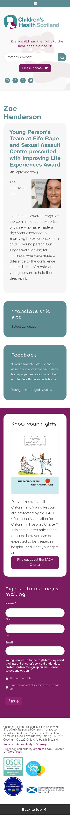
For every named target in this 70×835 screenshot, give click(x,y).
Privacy (8, 744)
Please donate (32, 68)
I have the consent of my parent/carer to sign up (34, 687)
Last (8, 635)
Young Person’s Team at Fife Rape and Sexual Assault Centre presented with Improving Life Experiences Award (35, 148)
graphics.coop (42, 748)
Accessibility (24, 744)
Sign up (14, 701)
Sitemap (41, 744)
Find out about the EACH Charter (35, 562)
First (8, 619)
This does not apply (20, 678)
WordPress (14, 751)
